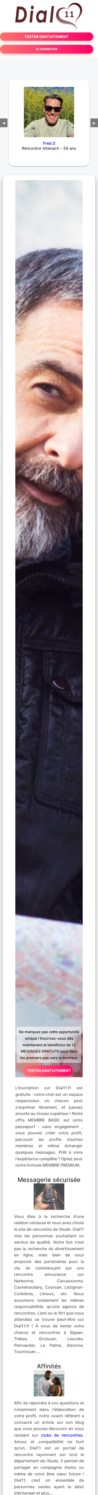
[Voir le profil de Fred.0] (49, 108)
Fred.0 (49, 143)
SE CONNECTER (46, 49)
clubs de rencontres (62, 1435)
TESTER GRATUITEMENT (46, 36)
